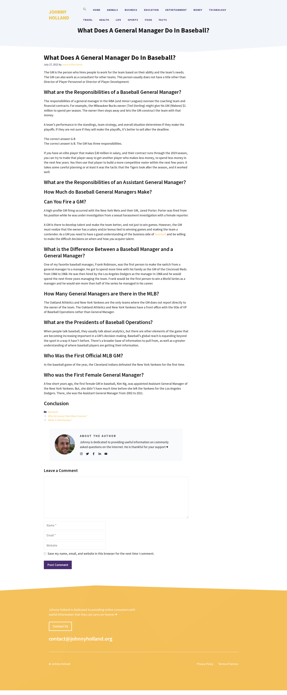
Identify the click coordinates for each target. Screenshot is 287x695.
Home (96, 9)
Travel (88, 19)
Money (197, 9)
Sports (133, 19)
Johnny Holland (59, 15)
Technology (217, 9)
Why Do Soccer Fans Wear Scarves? (67, 416)
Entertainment (176, 9)
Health (104, 19)
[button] (85, 10)
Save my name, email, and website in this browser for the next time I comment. (101, 554)
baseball (160, 234)
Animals (112, 9)
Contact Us (60, 626)
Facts (163, 19)
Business (131, 9)
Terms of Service (228, 664)
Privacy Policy (205, 664)
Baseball (53, 412)
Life (118, 19)
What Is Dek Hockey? (60, 420)
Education (151, 9)
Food (148, 19)
